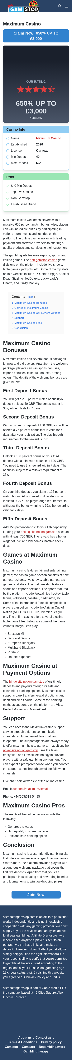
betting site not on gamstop (39, 531)
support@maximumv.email (30, 788)
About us (25, 1037)
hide (30, 296)
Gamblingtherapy (36, 1051)
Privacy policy (51, 1042)
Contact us (43, 1037)
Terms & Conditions (22, 1042)
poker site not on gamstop (20, 750)
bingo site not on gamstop (26, 681)
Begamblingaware (52, 1046)
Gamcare (28, 1046)
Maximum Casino (48, 138)
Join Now (36, 895)
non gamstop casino (43, 260)
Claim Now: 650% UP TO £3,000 (36, 36)
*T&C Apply (36, 118)
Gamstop (11, 1046)
